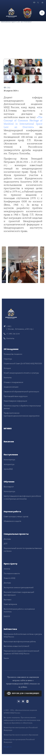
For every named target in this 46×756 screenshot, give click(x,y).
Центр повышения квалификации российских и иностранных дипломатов (22, 497)
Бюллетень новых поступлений (16, 646)
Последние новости (12, 573)
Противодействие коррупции (16, 396)
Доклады (7, 539)
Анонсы (7, 568)
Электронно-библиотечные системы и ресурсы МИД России (23, 635)
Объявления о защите (12, 521)
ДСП (5, 543)
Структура (8, 359)
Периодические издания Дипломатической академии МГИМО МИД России (21, 652)
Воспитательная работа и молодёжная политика (19, 610)
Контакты (10, 338)
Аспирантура (9, 464)
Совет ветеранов (10, 604)
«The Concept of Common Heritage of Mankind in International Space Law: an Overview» (23, 122)
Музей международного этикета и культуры (21, 373)
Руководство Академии (13, 354)
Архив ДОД (8, 469)
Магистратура (9, 459)
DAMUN (7, 616)
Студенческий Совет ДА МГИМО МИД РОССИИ (23, 363)
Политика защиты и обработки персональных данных (22, 407)
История (7, 368)
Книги (6, 658)
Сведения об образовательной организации (21, 391)
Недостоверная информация (15, 401)
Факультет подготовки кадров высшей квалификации (19, 593)
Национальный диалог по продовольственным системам (23, 549)
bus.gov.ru (8, 747)
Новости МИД (9, 578)
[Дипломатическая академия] (11, 12)
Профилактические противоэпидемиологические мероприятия (21, 414)
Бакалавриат (9, 486)
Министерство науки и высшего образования (21, 735)
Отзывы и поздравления (13, 382)
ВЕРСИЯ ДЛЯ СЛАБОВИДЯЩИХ (25, 693)
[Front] (11, 313)
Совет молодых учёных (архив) (16, 516)
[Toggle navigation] (42, 12)
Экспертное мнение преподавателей (18, 587)
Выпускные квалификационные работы (20, 641)
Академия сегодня (11, 387)
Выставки (7, 599)
